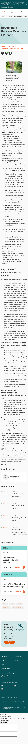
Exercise (6, 608)
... (6, 16)
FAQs (3, 660)
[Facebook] (8, 676)
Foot (12, 604)
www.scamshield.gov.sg (7, 7)
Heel (4, 604)
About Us (4, 656)
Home (2, 16)
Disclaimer (4, 701)
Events (17, 660)
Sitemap (3, 664)
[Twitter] (3, 676)
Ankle (19, 604)
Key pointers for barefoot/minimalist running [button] (12, 47)
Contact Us (18, 656)
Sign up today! (9, 642)
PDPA (15, 697)
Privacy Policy (5, 668)
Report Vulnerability (19, 701)
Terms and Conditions (7, 697)
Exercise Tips (17, 608)
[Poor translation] (5, 722)
